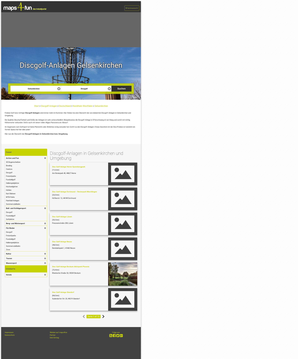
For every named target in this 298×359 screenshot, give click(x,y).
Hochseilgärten (12, 187)
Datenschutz (10, 335)
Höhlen (8, 190)
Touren (9, 258)
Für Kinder (10, 228)
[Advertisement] (71, 29)
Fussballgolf (10, 180)
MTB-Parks (10, 197)
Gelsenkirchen (101, 106)
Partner (53, 335)
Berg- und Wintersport (15, 223)
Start (36, 106)
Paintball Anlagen (12, 201)
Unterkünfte (10, 269)
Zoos (8, 250)
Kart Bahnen (10, 194)
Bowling (9, 166)
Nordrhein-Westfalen (82, 106)
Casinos (9, 169)
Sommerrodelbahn (13, 204)
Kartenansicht (132, 8)
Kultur (8, 254)
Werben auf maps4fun (58, 332)
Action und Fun (12, 158)
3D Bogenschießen (13, 162)
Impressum (9, 332)
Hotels (9, 275)
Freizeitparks (11, 176)
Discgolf (9, 173)
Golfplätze (10, 219)
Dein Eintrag (54, 338)
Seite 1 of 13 (93, 316)
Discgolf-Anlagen (49, 106)
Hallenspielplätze (12, 183)
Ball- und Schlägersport (16, 208)
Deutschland (65, 106)
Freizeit (9, 152)
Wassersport (11, 263)
